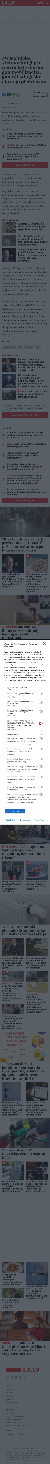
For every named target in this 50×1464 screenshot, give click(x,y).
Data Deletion (11, 820)
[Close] (45, 644)
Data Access (25, 820)
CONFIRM (15, 811)
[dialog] (25, 732)
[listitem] (25, 688)
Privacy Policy (38, 820)
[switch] (41, 694)
